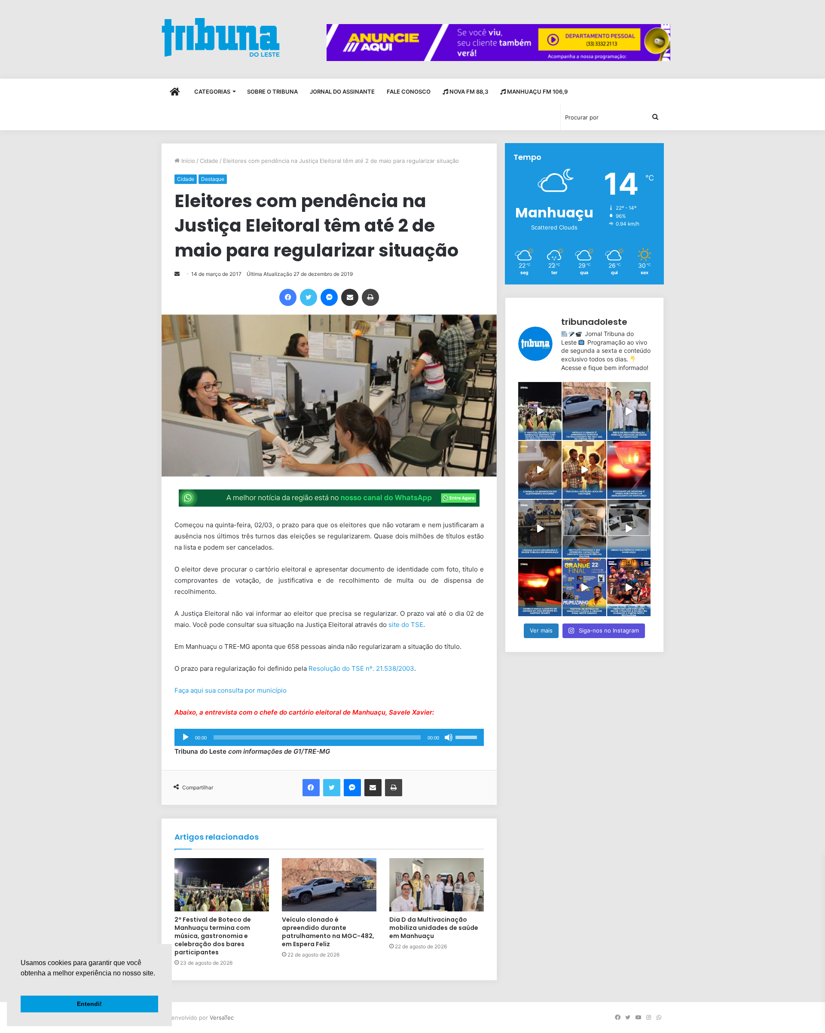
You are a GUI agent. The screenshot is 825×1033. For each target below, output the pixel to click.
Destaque (212, 179)
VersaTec (222, 1017)
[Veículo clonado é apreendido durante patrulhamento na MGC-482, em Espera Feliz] (329, 884)
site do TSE (405, 624)
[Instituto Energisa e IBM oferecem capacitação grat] (584, 529)
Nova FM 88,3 (468, 91)
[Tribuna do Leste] (220, 37)
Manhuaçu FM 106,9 (537, 91)
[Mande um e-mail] (177, 274)
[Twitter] (308, 297)
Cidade (209, 160)
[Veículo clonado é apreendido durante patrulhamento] (584, 411)
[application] (329, 737)
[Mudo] (448, 737)
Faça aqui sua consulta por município (231, 690)
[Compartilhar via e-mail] (349, 297)
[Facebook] (287, 297)
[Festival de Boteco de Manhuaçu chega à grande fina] (584, 588)
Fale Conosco (409, 91)
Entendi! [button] (89, 1003)
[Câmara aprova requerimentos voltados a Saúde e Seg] (540, 529)
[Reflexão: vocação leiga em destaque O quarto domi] (584, 470)
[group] (498, 42)
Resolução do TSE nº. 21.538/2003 (361, 668)
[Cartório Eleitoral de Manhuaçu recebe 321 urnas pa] (629, 529)
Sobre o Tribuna (272, 91)
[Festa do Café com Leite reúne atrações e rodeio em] (629, 588)
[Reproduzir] (185, 737)
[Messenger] (329, 297)
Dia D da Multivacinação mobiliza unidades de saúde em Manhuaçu (433, 927)
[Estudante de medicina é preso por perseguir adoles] (629, 470)
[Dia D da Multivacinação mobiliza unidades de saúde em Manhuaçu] (436, 884)
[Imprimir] (370, 297)
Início (187, 160)
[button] (22, 984)
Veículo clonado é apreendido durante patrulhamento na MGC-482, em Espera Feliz (328, 931)
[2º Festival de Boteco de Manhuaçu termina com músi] (540, 411)
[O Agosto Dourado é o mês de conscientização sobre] (540, 470)
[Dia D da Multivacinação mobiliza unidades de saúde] (629, 411)
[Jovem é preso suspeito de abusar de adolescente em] (540, 588)
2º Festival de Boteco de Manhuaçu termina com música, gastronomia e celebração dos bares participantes (212, 936)
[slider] (467, 736)
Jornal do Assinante (342, 91)
